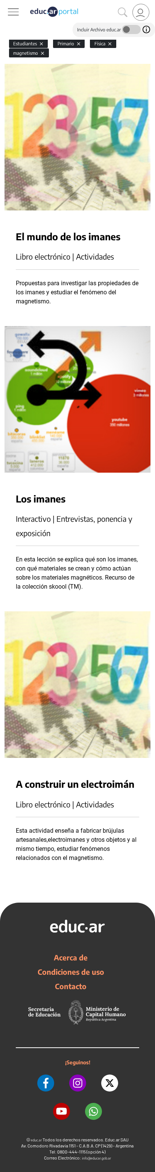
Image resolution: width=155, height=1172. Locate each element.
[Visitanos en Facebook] (46, 1083)
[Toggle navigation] (7, 4)
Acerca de (71, 957)
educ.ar (36, 1140)
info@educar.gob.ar (96, 1158)
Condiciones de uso (71, 971)
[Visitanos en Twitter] (110, 1083)
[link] (140, 12)
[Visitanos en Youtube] (61, 1111)
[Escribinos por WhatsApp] (93, 1111)
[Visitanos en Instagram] (78, 1083)
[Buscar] (122, 12)
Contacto (71, 986)
